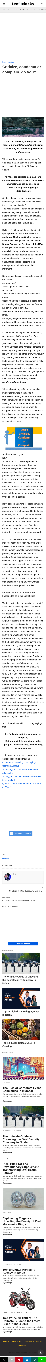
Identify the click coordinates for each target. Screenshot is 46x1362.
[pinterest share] (19, 1359)
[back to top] (41, 1352)
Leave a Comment (23, 944)
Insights (6, 10)
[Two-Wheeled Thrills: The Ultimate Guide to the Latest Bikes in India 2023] (23, 1298)
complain (5, 858)
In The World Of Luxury (24, 1312)
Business (6, 1082)
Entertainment (18, 57)
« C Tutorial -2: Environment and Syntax (19, 900)
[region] (23, 33)
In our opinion (8, 62)
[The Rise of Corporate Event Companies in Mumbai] (23, 1068)
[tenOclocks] (23, 3)
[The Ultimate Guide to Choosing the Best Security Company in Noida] (21, 963)
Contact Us (24, 10)
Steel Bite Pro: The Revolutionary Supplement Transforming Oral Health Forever (21, 1168)
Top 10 (18, 1130)
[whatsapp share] (34, 1359)
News (33, 10)
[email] (11, 1359)
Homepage (6, 57)
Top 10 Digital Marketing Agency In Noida (19, 1271)
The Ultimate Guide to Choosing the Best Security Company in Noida (20, 980)
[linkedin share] (27, 1359)
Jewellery (7, 1212)
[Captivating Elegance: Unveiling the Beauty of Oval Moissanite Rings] (23, 1199)
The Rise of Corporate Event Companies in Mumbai (22, 1089)
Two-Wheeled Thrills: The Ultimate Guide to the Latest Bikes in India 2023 (21, 1321)
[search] (42, 3)
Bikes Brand (8, 1312)
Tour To (14, 10)
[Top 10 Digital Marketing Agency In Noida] (21, 998)
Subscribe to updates (22, 833)
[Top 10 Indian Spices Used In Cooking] (21, 1029)
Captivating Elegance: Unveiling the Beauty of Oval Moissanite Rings (22, 1221)
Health (5, 1158)
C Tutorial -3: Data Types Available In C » (26, 891)
